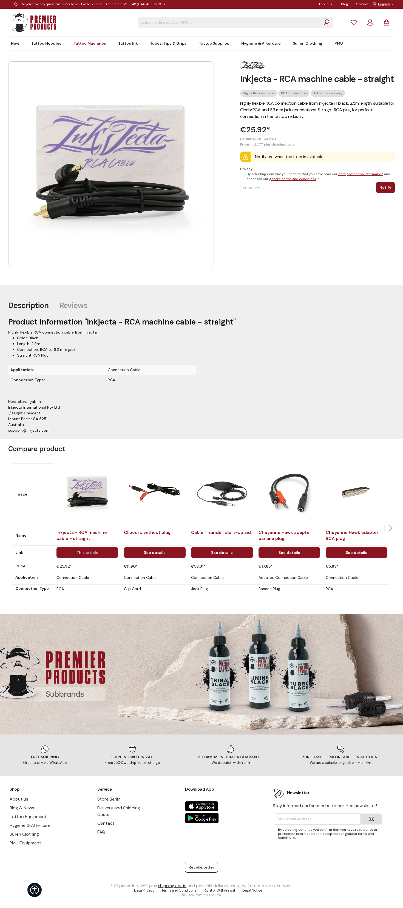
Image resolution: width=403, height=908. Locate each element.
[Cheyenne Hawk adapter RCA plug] (356, 492)
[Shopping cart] (386, 22)
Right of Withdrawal (219, 890)
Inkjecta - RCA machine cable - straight (81, 535)
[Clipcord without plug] (155, 492)
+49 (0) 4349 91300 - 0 (148, 4)
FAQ (101, 832)
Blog (344, 4)
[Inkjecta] (253, 64)
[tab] (28, 305)
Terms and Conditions (178, 890)
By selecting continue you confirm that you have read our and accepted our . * (318, 176)
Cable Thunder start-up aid (221, 532)
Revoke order (201, 867)
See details (155, 552)
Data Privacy (144, 890)
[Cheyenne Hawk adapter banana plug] (289, 492)
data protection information (360, 174)
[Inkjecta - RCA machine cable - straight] (87, 492)
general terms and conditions (292, 179)
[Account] (370, 22)
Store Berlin (108, 799)
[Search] (326, 22)
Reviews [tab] (73, 305)
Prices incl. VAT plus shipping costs (267, 144)
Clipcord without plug (147, 532)
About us (325, 4)
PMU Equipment (25, 843)
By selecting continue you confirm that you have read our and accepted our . (327, 833)
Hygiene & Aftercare (30, 825)
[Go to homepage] (34, 22)
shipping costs (172, 886)
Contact (362, 4)
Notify (385, 187)
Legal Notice (252, 890)
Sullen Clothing (24, 834)
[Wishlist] (354, 22)
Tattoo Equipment (28, 816)
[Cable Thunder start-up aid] (222, 492)
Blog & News (22, 808)
